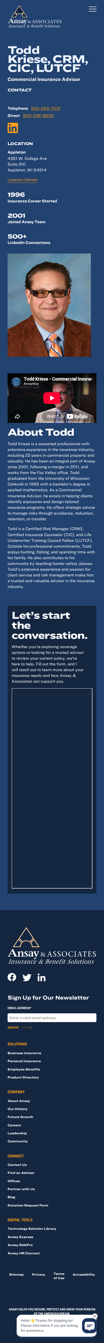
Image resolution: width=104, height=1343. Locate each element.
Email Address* (20, 1008)
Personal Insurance (24, 1061)
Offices (14, 1181)
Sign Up (13, 1027)
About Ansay (19, 1101)
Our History (18, 1109)
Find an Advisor (21, 1173)
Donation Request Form (28, 1205)
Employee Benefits (24, 1069)
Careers (14, 1125)
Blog (11, 1197)
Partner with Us (21, 1189)
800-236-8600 (38, 115)
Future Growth (20, 1117)
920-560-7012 (45, 108)
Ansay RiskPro (20, 1245)
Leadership (17, 1133)
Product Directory (23, 1077)
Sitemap (16, 1274)
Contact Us (17, 1165)
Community (18, 1141)
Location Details (23, 179)
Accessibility (84, 1274)
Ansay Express (20, 1237)
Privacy (38, 1274)
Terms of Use (59, 1276)
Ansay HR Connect (24, 1253)
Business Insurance (24, 1053)
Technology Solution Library (32, 1229)
